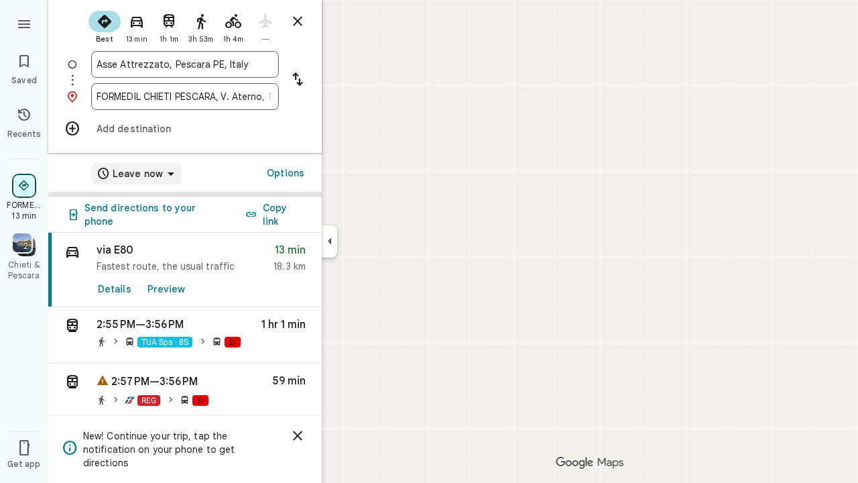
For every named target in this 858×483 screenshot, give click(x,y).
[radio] (104, 25)
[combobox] (185, 64)
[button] (185, 335)
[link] (185, 270)
